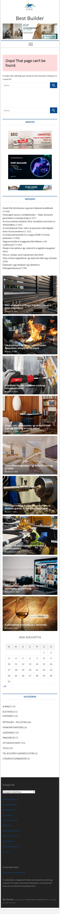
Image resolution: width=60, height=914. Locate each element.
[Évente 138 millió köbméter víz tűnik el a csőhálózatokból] (30, 535)
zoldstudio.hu (9, 841)
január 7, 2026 (11, 512)
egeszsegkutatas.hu (11, 830)
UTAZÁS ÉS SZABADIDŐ (15, 758)
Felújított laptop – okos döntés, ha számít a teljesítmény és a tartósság (26, 587)
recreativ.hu (8, 815)
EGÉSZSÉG (8, 716)
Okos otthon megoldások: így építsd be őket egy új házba (30, 258)
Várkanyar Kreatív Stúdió (14, 872)
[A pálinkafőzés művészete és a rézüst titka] (30, 613)
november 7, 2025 (12, 592)
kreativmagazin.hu (11, 799)
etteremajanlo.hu (10, 836)
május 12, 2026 (11, 351)
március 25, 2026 (12, 432)
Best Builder (30, 18)
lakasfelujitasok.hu (11, 846)
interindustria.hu (10, 820)
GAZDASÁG (8, 732)
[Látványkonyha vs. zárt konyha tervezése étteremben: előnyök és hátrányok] (30, 335)
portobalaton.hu (10, 804)
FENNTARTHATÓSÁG (13, 727)
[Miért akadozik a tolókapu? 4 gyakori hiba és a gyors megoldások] (30, 295)
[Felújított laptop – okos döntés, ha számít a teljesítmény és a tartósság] (30, 575)
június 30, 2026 (11, 311)
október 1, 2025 (12, 628)
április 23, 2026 (11, 391)
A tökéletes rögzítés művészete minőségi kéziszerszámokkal (25, 387)
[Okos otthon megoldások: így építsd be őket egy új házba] (30, 455)
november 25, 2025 (13, 552)
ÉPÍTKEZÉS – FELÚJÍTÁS (15, 722)
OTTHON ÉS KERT (12, 743)
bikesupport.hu (9, 809)
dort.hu (6, 851)
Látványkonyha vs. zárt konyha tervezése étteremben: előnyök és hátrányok (25, 346)
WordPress (41, 899)
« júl (4, 686)
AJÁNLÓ (7, 706)
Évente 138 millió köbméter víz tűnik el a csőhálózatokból (25, 547)
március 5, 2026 (12, 472)
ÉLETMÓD (8, 711)
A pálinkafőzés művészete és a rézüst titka (26, 624)
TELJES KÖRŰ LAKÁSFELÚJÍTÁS (19, 753)
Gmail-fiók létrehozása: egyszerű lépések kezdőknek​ (28, 208)
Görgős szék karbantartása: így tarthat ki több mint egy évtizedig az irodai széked (27, 427)
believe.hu (7, 825)
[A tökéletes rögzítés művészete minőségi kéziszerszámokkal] (30, 375)
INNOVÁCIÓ (9, 737)
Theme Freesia (30, 899)
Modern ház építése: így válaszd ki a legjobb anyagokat (29, 248)
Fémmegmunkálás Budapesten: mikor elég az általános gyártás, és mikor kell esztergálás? (27, 507)
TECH (5, 748)
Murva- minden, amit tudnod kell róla (20, 254)
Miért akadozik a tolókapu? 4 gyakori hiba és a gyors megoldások (28, 306)
